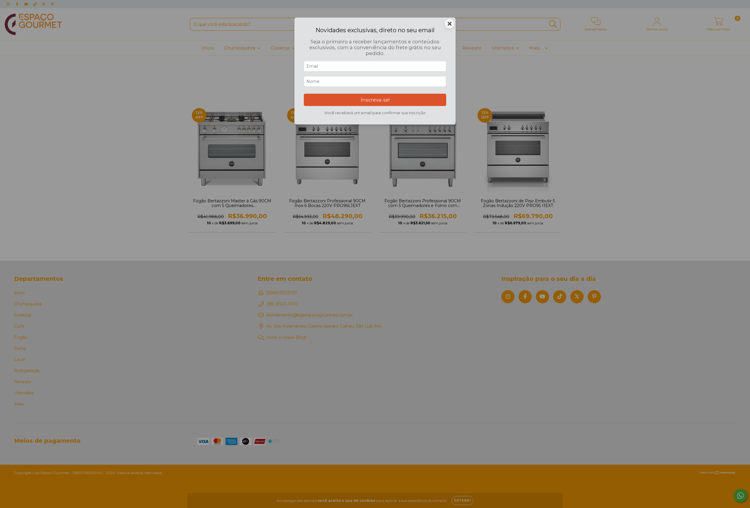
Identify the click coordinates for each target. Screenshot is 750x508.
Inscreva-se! (375, 100)
